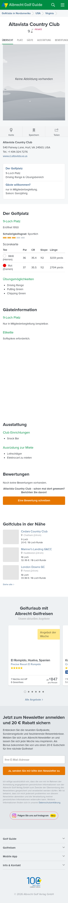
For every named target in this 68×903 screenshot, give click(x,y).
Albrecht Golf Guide (25, 4)
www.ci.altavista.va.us (15, 156)
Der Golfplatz (14, 168)
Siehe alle (8, 584)
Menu (62, 5)
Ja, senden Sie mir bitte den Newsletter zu (34, 771)
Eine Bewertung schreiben (34, 500)
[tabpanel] (34, 656)
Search (53, 5)
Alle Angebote (33, 699)
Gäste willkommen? (18, 185)
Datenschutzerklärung (49, 802)
